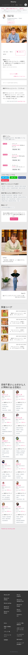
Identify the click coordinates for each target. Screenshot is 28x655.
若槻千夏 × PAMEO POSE (7, 197)
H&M (17, 497)
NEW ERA (18, 408)
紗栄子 (4, 485)
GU (3, 497)
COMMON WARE (16, 145)
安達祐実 (18, 485)
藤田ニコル (5, 506)
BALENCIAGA (12, 199)
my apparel (7, 497)
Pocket (6, 180)
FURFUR (18, 478)
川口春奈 (18, 506)
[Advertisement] (14, 119)
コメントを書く (14, 74)
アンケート (14, 219)
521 (3, 454)
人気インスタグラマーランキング (20, 629)
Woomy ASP (7, 594)
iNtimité (4, 478)
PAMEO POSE (5, 200)
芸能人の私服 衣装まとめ (12, 8)
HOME (2, 8)
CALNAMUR (5, 520)
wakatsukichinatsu (13, 18)
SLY (3, 427)
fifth (22, 408)
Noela (22, 429)
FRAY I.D (4, 408)
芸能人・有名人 (18, 5)
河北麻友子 (5, 441)
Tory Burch (4, 476)
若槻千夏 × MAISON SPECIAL (19, 197)
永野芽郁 (18, 441)
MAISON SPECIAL (12, 200)
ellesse (21, 454)
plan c (17, 454)
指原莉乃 (18, 464)
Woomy (13, 2)
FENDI (3, 474)
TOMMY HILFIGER (20, 452)
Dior (3, 433)
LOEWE (13, 166)
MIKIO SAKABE (15, 156)
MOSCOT (18, 406)
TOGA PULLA (19, 499)
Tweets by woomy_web (8, 528)
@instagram (19, 639)
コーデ (12, 5)
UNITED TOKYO (19, 522)
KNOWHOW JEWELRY (7, 431)
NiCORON (9, 516)
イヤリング (14, 143)
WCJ (19, 200)
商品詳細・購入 (16, 149)
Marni (9, 476)
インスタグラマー (6, 5)
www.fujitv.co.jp (21, 101)
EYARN (17, 410)
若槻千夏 (21, 8)
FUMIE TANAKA (5, 456)
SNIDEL (4, 429)
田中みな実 (19, 418)
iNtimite (7, 474)
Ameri (6, 427)
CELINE (4, 516)
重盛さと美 (19, 394)
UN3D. (9, 410)
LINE (14, 177)
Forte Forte (4, 410)
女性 (21, 18)
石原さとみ (5, 394)
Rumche (22, 495)
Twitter (6, 177)
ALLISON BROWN (6, 499)
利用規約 (6, 639)
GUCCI (3, 451)
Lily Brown (4, 404)
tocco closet (19, 431)
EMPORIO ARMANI (20, 520)
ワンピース (14, 154)
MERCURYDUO (19, 427)
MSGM (17, 474)
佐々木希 (4, 464)
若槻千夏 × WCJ (5, 199)
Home (5, 623)
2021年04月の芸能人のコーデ (8, 207)
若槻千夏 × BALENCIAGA (7, 195)
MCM (3, 518)
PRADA (17, 451)
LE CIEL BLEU (5, 406)
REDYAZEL (8, 518)
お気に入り (11, 22)
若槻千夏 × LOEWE (6, 188)
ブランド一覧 (7, 631)
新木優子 (4, 418)
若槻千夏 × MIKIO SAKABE (20, 186)
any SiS (18, 433)
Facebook (22, 177)
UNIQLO (22, 474)
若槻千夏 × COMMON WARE (8, 186)
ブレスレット (15, 165)
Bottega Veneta (5, 452)
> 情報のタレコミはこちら (19, 76)
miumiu (8, 495)
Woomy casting (7, 603)
